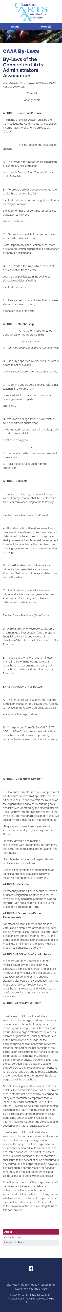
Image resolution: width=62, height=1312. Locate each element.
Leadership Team (14, 1242)
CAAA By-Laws (12, 1237)
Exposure (31, 1302)
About (15, 26)
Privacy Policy (28, 1284)
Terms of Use (39, 1288)
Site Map (11, 1284)
